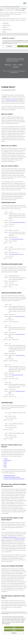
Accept (14, 627)
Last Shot (5, 23)
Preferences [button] (7, 623)
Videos (20, 65)
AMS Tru (5, 27)
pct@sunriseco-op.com (11, 58)
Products (8, 65)
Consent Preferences (14, 72)
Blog (15, 65)
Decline (14, 630)
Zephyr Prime (6, 25)
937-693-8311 (21, 58)
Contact (16, 67)
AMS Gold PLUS (7, 29)
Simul (4, 31)
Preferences (14, 633)
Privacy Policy (22, 70)
